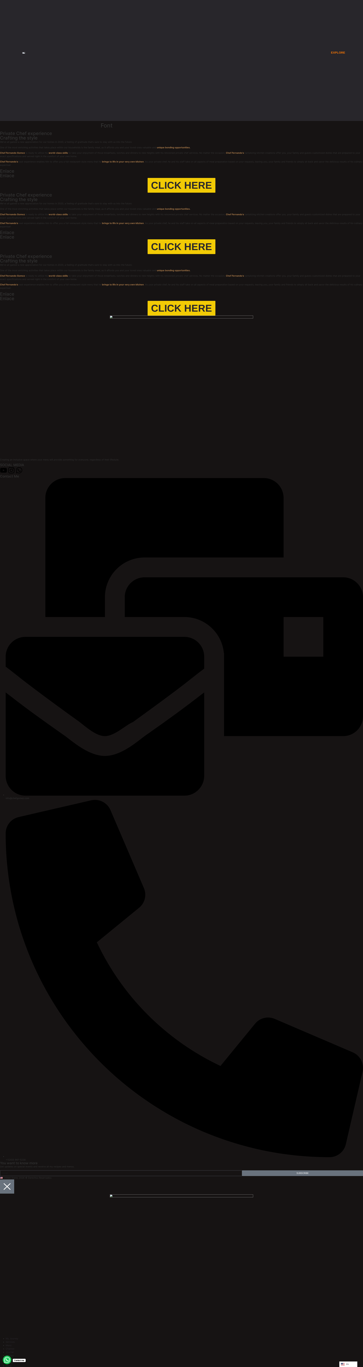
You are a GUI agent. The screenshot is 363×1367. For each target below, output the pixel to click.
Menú (8, 1345)
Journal (10, 1352)
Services (10, 1341)
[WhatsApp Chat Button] (7, 1360)
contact (10, 1355)
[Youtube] (3, 470)
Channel (10, 1348)
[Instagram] (11, 470)
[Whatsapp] (19, 470)
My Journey (12, 1338)
